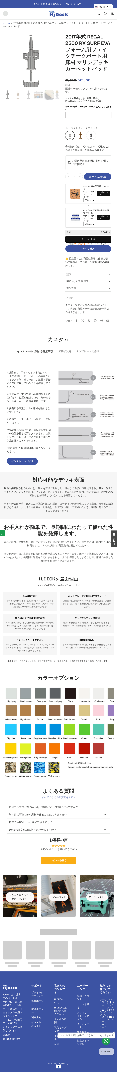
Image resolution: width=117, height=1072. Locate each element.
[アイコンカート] (105, 14)
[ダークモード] (111, 13)
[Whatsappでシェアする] (95, 320)
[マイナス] (68, 176)
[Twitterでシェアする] (82, 320)
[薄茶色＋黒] (80, 135)
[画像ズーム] (30, 61)
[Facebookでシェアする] (76, 320)
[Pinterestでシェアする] (89, 320)
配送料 (69, 88)
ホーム (6, 23)
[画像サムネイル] (7, 95)
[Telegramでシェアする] (101, 320)
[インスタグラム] (110, 1010)
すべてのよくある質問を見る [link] (57, 797)
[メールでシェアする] (108, 320)
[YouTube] (110, 1017)
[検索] (99, 14)
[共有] (2, 533)
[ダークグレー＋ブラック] (91, 135)
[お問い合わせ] (106, 1041)
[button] (97, 176)
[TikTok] (103, 1017)
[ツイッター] (103, 1002)
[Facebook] (110, 1002)
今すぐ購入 (88, 248)
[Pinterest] (103, 1010)
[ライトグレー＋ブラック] (69, 135)
